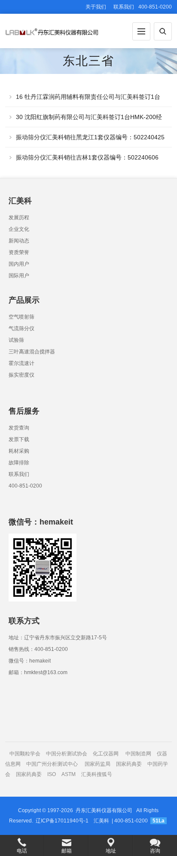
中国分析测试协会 (66, 754)
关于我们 (95, 7)
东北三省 (88, 60)
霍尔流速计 (21, 363)
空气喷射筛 (21, 317)
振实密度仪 (21, 375)
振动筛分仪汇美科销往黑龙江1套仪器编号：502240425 (90, 137)
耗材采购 (19, 451)
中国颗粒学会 (24, 754)
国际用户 (19, 276)
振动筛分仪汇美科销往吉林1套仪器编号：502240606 (87, 157)
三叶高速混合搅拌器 (32, 352)
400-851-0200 (25, 486)
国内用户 (19, 264)
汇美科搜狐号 (96, 774)
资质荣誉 (19, 252)
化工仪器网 (106, 754)
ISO (51, 774)
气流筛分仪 (21, 328)
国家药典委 (129, 764)
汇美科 (101, 821)
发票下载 (19, 439)
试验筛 (16, 340)
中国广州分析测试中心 (52, 764)
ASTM (69, 774)
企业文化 (19, 229)
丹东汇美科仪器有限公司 (104, 810)
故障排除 (19, 463)
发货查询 (19, 428)
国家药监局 (97, 764)
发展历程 (19, 218)
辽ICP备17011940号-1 (62, 821)
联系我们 (123, 7)
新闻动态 (19, 241)
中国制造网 (138, 754)
